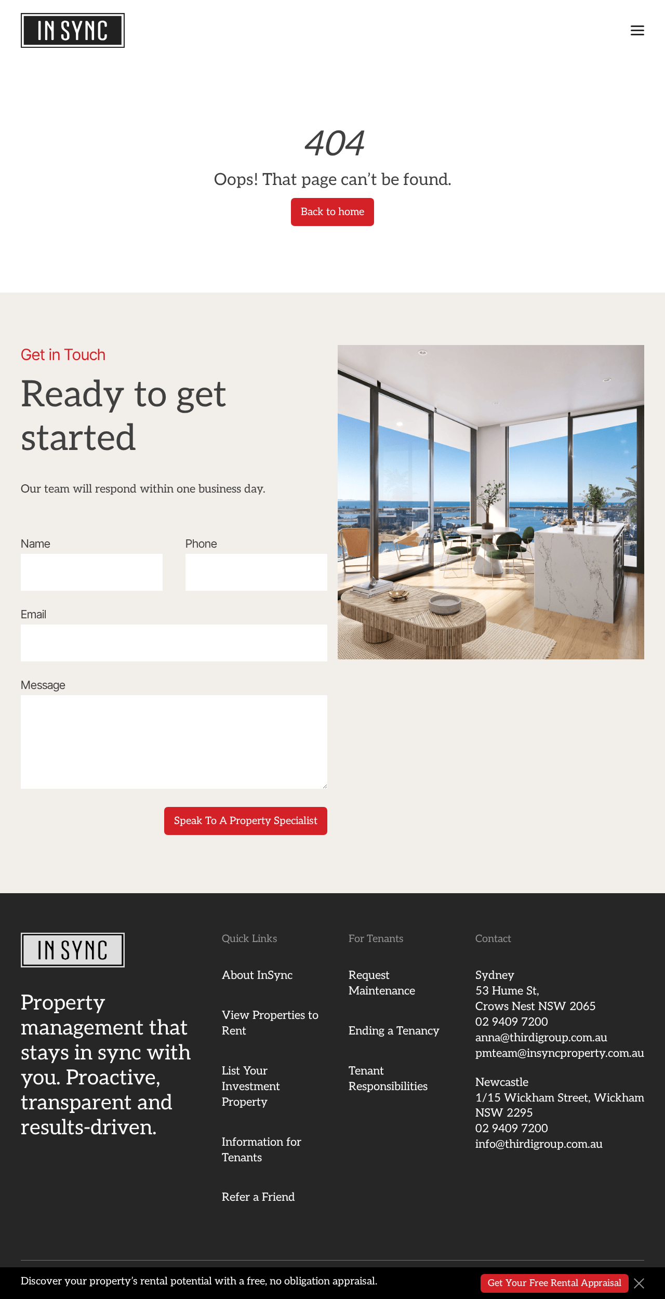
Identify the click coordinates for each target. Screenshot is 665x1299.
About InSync (257, 975)
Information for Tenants (261, 1149)
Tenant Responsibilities (388, 1078)
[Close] (639, 1283)
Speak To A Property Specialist (245, 821)
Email (33, 614)
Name (35, 543)
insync (73, 30)
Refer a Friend (258, 1197)
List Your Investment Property (251, 1086)
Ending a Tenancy (394, 1031)
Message (43, 685)
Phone (201, 543)
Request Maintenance (382, 983)
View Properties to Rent (270, 1023)
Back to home (332, 212)
